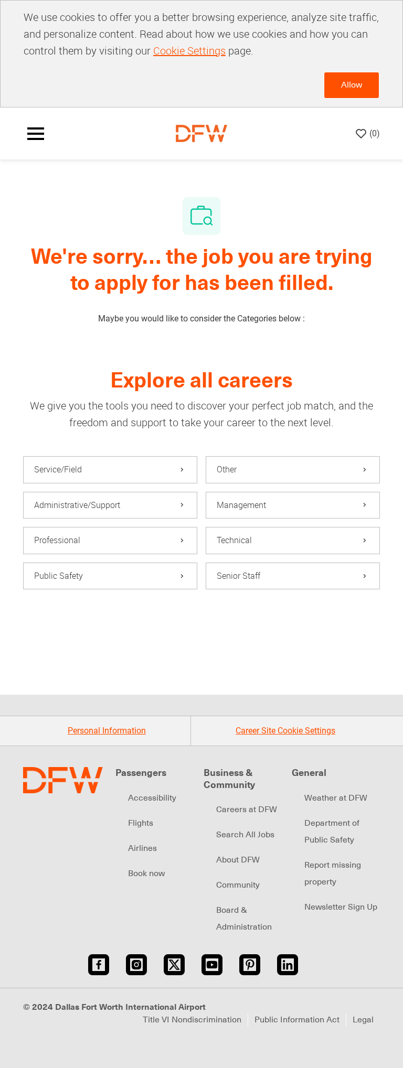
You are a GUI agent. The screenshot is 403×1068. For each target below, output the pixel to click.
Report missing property (332, 873)
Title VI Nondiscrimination (192, 1020)
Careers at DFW (246, 809)
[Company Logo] (201, 133)
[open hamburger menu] (35, 133)
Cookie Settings (189, 51)
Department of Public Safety (331, 831)
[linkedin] (287, 964)
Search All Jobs (245, 834)
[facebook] (98, 964)
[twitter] (174, 964)
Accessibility (152, 798)
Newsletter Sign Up (340, 907)
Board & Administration (244, 918)
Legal (363, 1020)
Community (238, 885)
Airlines (142, 848)
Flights (140, 823)
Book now (146, 873)
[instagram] (136, 964)
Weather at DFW (335, 798)
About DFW (238, 860)
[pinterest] (249, 964)
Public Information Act (297, 1020)
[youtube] (212, 964)
